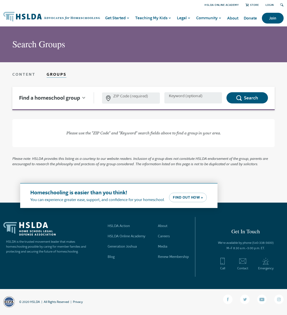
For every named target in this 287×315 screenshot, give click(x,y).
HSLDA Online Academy (221, 4)
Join (272, 18)
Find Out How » (188, 197)
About (232, 18)
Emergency (266, 268)
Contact (242, 268)
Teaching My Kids (151, 17)
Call (222, 268)
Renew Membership (173, 256)
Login (269, 4)
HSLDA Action (119, 225)
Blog (111, 256)
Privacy (78, 302)
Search (251, 98)
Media (162, 246)
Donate (250, 18)
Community (207, 17)
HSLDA (35, 302)
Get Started (115, 17)
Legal (182, 17)
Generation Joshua (122, 246)
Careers (164, 236)
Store (254, 4)
